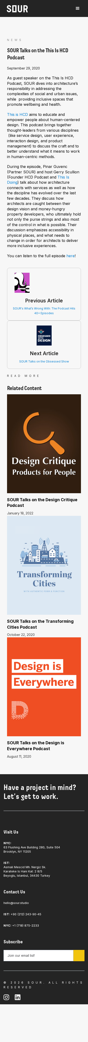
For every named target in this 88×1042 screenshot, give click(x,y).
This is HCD (17, 114)
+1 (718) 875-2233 (21, 925)
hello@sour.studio (16, 903)
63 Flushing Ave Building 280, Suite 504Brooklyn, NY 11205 (32, 847)
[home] (16, 8)
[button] (78, 8)
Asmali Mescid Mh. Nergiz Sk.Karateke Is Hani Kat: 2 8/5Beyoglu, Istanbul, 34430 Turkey (27, 869)
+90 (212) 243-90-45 (22, 914)
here (70, 255)
